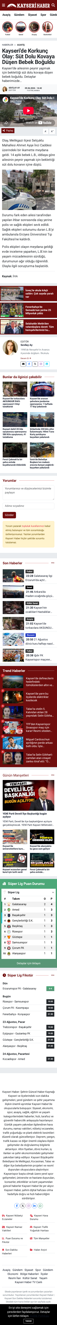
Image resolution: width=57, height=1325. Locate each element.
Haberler (7, 45)
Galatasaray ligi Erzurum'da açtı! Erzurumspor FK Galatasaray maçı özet (38, 578)
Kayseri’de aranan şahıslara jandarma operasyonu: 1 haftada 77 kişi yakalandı (41, 402)
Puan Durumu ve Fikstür (12, 1240)
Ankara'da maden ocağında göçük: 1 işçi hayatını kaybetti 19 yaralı (39, 594)
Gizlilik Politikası (39, 1315)
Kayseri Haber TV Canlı (28, 1282)
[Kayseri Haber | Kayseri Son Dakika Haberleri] (28, 5)
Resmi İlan (14, 1278)
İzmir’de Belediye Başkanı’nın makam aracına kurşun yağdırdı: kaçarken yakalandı (42, 463)
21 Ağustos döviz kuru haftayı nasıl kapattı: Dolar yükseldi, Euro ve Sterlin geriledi (39, 642)
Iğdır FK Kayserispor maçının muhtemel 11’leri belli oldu (38, 658)
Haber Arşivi (40, 1249)
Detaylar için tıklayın (28, 963)
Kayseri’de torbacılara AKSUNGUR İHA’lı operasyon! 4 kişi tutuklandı (14, 402)
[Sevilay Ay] (10, 347)
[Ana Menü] (3, 5)
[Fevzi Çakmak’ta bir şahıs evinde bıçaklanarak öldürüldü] (15, 449)
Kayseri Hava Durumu (39, 1217)
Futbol (29, 571)
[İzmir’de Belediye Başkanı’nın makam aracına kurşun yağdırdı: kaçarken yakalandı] (42, 449)
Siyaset (32, 14)
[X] (22, 1205)
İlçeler (44, 1274)
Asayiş (6, 14)
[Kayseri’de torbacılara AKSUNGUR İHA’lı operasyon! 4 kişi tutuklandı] (15, 388)
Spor (43, 14)
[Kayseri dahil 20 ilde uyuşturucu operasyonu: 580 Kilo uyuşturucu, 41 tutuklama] (15, 419)
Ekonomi (31, 635)
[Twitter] (35, 364)
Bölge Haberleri (29, 1274)
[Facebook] (29, 364)
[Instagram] (41, 364)
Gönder (9, 515)
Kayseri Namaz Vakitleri (12, 1229)
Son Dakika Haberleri (10, 1251)
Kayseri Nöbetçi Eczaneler (12, 1217)
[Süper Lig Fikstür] (52, 975)
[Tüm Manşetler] (52, 775)
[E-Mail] (23, 364)
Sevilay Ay (26, 344)
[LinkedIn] (34, 1205)
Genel (29, 587)
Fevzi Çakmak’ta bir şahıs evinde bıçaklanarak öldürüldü (14, 462)
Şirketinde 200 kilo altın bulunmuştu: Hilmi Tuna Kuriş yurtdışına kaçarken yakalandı (42, 433)
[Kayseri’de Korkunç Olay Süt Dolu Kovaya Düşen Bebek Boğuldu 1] (28, 189)
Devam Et (25, 358)
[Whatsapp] (40, 1205)
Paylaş (9, 130)
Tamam (28, 1321)
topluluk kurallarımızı (33, 526)
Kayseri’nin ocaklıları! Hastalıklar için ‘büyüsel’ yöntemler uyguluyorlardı (39, 610)
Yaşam (43, 1278)
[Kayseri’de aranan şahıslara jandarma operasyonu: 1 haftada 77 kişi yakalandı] (42, 388)
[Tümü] (52, 563)
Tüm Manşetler (41, 1238)
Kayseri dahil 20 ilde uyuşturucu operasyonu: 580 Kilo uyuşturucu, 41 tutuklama (15, 433)
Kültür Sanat (32, 603)
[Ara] (53, 5)
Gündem (19, 14)
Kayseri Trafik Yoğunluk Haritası (39, 1229)
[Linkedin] (46, 364)
